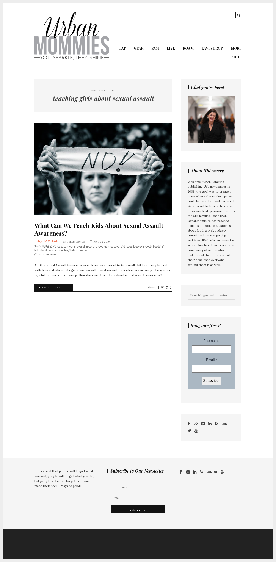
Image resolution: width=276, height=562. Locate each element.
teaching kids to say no (73, 250)
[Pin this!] (167, 287)
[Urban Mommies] (71, 59)
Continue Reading (53, 287)
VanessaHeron (76, 241)
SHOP (236, 57)
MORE (236, 48)
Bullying (47, 245)
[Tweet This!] (162, 287)
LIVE (171, 48)
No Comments (47, 254)
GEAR (138, 48)
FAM (155, 48)
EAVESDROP (212, 48)
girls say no (60, 245)
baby (38, 241)
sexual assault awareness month (88, 245)
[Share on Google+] (171, 287)
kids (55, 241)
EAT (122, 48)
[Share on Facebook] (158, 287)
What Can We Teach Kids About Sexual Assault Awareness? (98, 229)
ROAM (188, 48)
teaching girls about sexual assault (131, 245)
